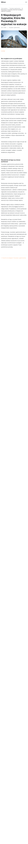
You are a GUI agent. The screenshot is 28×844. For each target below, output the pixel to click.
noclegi (3, 51)
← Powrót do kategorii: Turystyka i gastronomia (13, 258)
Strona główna (4, 8)
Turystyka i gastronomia (14, 8)
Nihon (3, 2)
